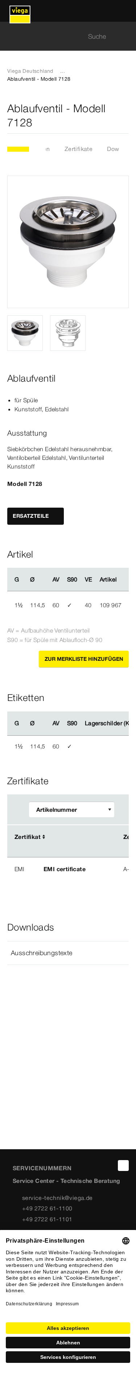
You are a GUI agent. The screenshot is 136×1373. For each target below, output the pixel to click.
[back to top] (123, 1165)
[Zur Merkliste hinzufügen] (124, 115)
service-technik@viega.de (57, 1197)
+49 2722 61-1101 (47, 1219)
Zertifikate (78, 148)
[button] (68, 953)
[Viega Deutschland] (20, 11)
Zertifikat (28, 836)
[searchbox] (61, 36)
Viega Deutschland (30, 71)
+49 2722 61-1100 (47, 1208)
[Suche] (124, 36)
